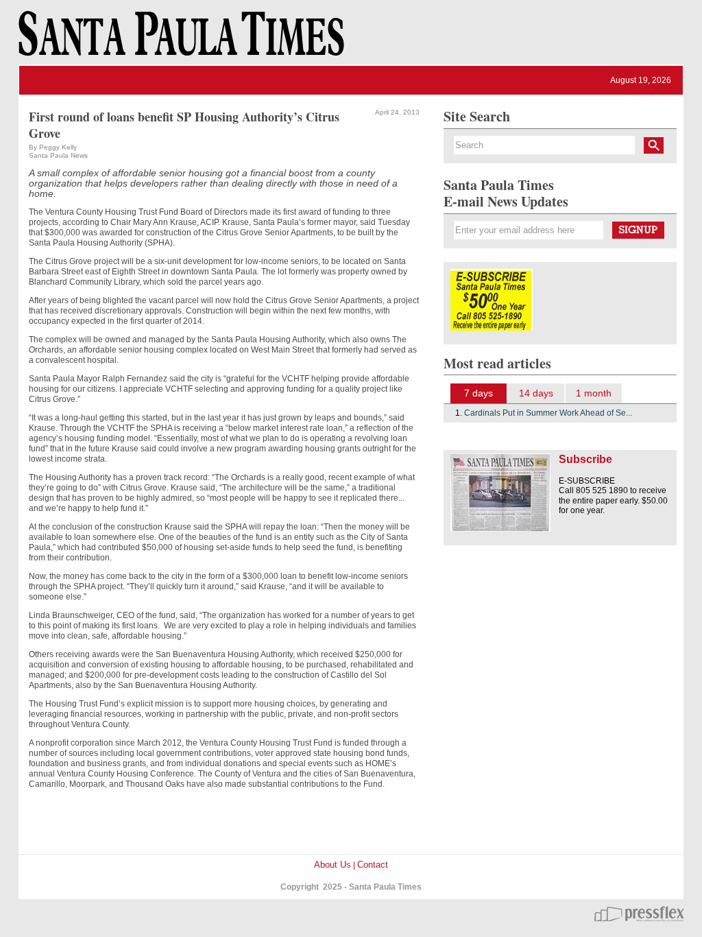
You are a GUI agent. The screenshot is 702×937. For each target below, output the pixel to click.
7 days (478, 393)
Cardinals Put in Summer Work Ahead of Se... (548, 413)
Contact (372, 864)
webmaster (638, 913)
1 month (594, 393)
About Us (332, 864)
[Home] (179, 40)
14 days (536, 393)
